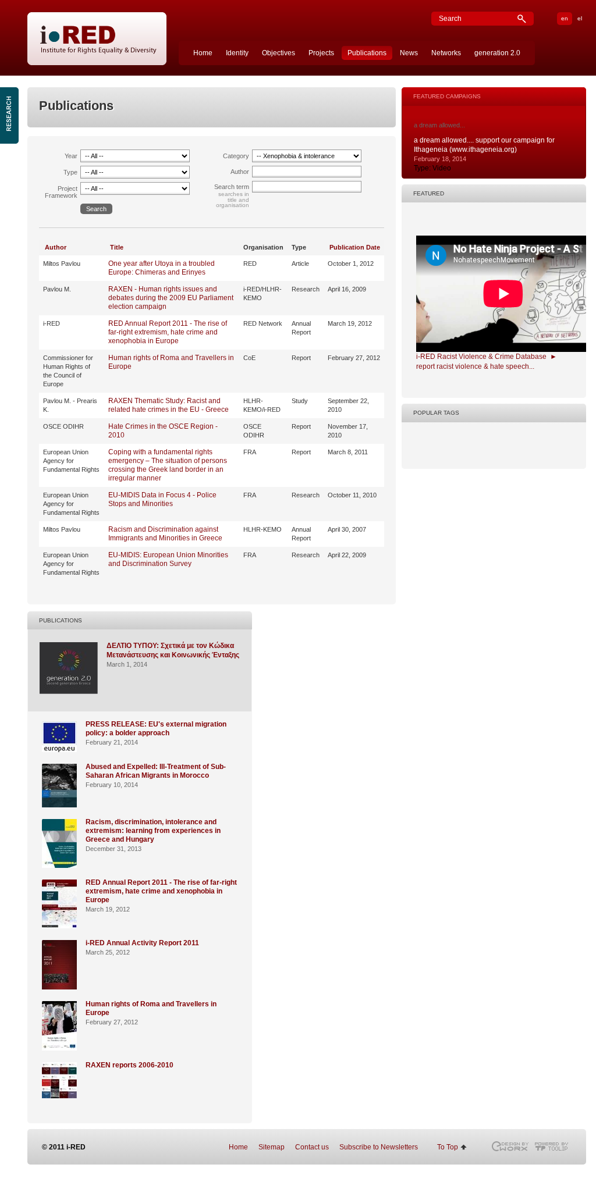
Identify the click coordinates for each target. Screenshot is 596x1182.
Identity (237, 53)
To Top (447, 1147)
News (409, 53)
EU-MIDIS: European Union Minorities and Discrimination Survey (168, 559)
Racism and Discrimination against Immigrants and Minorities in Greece (165, 533)
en (564, 18)
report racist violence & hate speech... (475, 366)
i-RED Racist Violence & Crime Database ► (486, 357)
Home (202, 53)
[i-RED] (97, 39)
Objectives (278, 53)
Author (239, 171)
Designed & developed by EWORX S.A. (509, 1146)
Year (71, 155)
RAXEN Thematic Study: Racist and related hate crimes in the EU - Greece (168, 405)
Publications (366, 53)
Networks (446, 53)
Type (70, 172)
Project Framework (61, 192)
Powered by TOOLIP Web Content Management (554, 1146)
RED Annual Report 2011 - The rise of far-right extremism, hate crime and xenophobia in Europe (167, 332)
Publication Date (354, 247)
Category (236, 155)
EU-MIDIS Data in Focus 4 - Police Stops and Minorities (162, 499)
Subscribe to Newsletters (378, 1147)
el (579, 18)
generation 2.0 (497, 53)
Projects (321, 53)
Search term (231, 186)
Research (10, 115)
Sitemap (271, 1147)
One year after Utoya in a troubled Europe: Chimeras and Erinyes (161, 267)
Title (116, 247)
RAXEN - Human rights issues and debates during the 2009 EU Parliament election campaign (170, 298)
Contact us (312, 1147)
